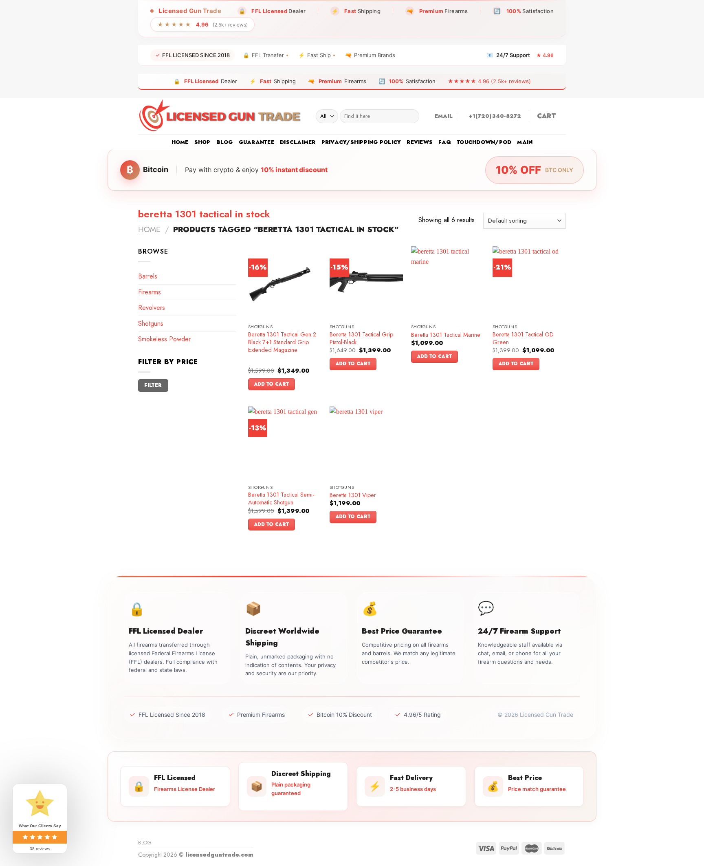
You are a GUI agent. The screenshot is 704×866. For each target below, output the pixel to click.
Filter (153, 385)
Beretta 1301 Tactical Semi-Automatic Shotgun (281, 498)
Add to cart (271, 384)
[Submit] (411, 116)
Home (180, 142)
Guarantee (256, 142)
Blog (224, 142)
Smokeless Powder (164, 339)
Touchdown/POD (484, 142)
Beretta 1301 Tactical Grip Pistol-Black (361, 338)
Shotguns (150, 323)
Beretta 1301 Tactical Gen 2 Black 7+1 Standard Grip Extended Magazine (282, 342)
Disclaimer (298, 142)
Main (524, 142)
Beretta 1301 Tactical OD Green (523, 338)
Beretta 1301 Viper (353, 495)
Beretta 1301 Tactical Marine (445, 335)
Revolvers (151, 307)
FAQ (444, 142)
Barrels (147, 276)
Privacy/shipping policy (361, 142)
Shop (202, 142)
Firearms (149, 292)
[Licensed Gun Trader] (221, 116)
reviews (420, 142)
